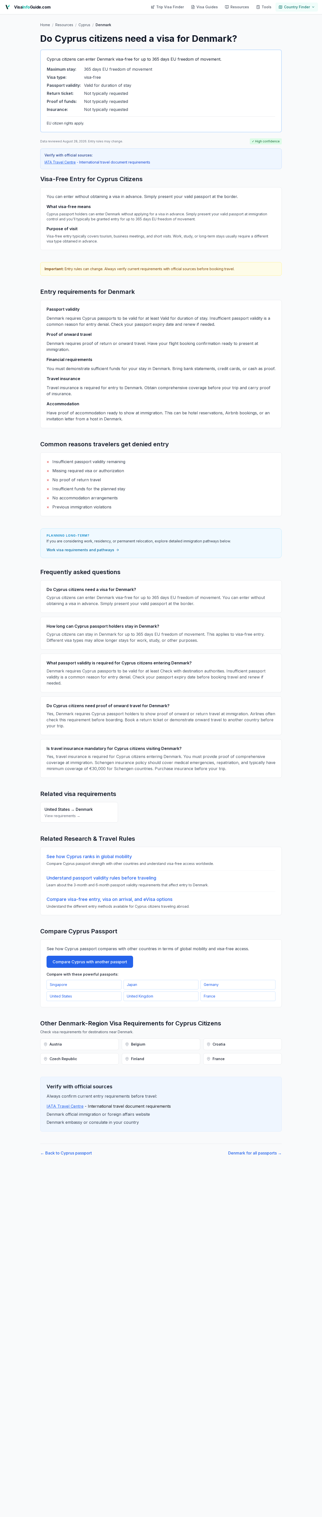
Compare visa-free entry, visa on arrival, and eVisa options (110, 899)
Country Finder (297, 7)
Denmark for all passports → (255, 1152)
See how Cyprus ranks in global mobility (89, 856)
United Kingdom (140, 996)
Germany (211, 984)
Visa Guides (207, 7)
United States (61, 996)
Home (45, 25)
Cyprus (84, 25)
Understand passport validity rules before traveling (101, 878)
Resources (239, 7)
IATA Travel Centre (60, 162)
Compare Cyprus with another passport (90, 961)
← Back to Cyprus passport (66, 1152)
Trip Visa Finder (170, 7)
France (209, 996)
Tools (266, 7)
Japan (132, 984)
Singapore (58, 984)
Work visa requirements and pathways (80, 550)
